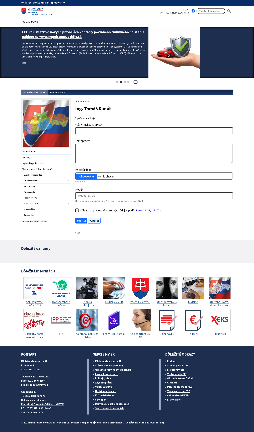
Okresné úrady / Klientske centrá (37, 169)
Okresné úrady (57, 92)
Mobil (79, 189)
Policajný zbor (103, 378)
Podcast (172, 361)
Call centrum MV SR (178, 395)
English (186, 9)
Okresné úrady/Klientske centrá (113, 369)
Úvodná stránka (29, 151)
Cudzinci (172, 382)
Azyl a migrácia (103, 382)
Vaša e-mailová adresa (88, 124)
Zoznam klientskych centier (34, 221)
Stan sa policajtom (177, 365)
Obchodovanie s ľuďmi (180, 378)
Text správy (82, 141)
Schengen (100, 399)
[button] (32, 21)
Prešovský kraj (30, 197)
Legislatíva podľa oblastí (33, 163)
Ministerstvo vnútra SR (108, 361)
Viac (24, 62)
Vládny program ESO (178, 391)
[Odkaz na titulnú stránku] (37, 11)
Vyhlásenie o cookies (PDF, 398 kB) (145, 422)
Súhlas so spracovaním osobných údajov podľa (121, 210)
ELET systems (73, 422)
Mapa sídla (88, 422)
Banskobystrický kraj (33, 175)
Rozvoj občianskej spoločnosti (112, 404)
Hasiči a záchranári (105, 391)
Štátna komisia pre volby (109, 365)
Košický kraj (29, 186)
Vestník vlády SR (176, 374)
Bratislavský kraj (31, 180)
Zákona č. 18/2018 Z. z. (149, 210)
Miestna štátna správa (180, 386)
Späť (79, 232)
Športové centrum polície (109, 408)
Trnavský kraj (30, 209)
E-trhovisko (174, 399)
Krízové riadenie (104, 395)
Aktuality (26, 157)
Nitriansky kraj (30, 192)
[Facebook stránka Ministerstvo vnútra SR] (193, 11)
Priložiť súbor (83, 169)
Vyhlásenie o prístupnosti (109, 422)
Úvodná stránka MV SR (34, 92)
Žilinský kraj (29, 215)
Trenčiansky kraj (31, 203)
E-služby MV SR (175, 369)
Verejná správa (103, 386)
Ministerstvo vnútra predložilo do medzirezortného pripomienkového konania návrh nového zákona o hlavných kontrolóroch (83, 34)
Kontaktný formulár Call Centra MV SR (42, 404)
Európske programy (106, 374)
